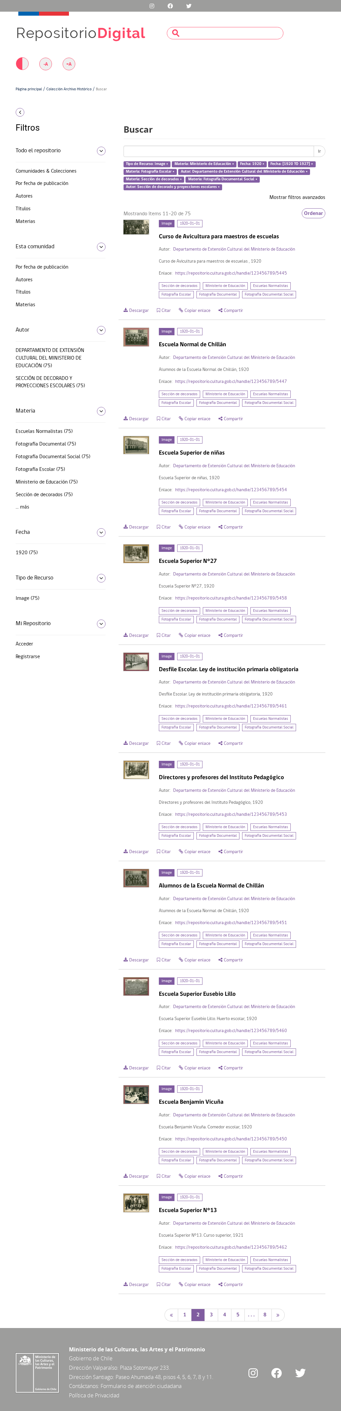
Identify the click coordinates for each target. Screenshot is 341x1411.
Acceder (24, 644)
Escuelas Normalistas (270, 286)
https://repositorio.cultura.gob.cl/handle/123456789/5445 (231, 273)
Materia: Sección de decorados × (154, 179)
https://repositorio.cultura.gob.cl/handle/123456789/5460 (231, 1030)
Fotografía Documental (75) (46, 444)
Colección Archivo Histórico (69, 89)
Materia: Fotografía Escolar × (150, 172)
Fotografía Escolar (176, 295)
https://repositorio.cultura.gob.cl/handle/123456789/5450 (231, 1139)
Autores (24, 196)
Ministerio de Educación (225, 286)
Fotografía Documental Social (269, 295)
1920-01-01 (190, 224)
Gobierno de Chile (91, 1358)
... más (22, 507)
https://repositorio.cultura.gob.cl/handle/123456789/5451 (231, 922)
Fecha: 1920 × (252, 164)
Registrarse (28, 657)
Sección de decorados (179, 286)
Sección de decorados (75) (44, 495)
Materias (25, 221)
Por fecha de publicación (42, 183)
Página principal (29, 89)
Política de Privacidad (94, 1395)
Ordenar (313, 213)
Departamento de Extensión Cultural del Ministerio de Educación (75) (50, 358)
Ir (319, 151)
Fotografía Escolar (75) (40, 469)
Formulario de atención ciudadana (141, 1386)
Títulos (23, 209)
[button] (51, 112)
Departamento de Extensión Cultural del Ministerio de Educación (234, 249)
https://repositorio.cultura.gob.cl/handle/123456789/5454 (231, 490)
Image (167, 224)
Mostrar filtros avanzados (297, 197)
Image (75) (27, 598)
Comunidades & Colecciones (46, 171)
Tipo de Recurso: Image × (147, 164)
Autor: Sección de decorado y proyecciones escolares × (173, 187)
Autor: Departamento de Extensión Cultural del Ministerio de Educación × (244, 172)
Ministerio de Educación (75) (47, 482)
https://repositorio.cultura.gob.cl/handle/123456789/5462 (231, 1247)
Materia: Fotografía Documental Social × (222, 179)
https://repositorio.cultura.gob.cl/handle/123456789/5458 (231, 598)
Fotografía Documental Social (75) (53, 457)
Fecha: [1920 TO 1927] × (291, 164)
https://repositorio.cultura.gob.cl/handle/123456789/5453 (231, 814)
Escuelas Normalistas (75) (44, 431)
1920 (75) (27, 553)
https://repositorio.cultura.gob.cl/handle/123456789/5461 (231, 706)
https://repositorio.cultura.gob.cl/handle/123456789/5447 (231, 381)
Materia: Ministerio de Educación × (204, 164)
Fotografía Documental (218, 295)
